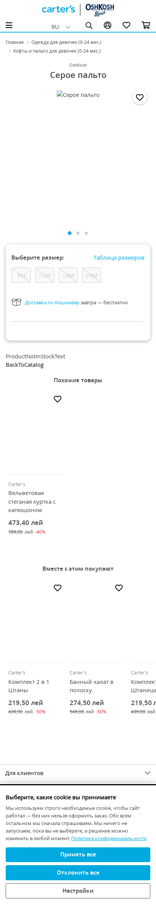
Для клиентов (24, 773)
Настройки (78, 890)
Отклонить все (78, 872)
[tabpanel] (78, 155)
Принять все (78, 854)
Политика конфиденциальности (109, 838)
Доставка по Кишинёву (52, 302)
